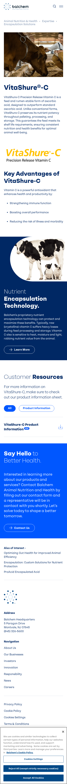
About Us (10, 647)
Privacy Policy (13, 704)
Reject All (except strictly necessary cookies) (33, 768)
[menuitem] (33, 648)
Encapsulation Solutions (19, 24)
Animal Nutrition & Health (20, 21)
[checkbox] (36, 408)
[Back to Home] (10, 597)
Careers (9, 687)
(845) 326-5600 (14, 631)
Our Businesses (13, 654)
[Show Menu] (61, 6)
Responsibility (13, 674)
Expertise (48, 21)
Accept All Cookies (33, 778)
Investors (10, 661)
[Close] (63, 731)
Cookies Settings (33, 759)
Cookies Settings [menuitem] (14, 717)
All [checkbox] (10, 408)
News (7, 680)
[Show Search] (55, 6)
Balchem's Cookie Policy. (20, 752)
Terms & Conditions (16, 723)
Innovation (11, 667)
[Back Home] (16, 6)
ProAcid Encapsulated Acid (22, 571)
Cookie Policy (12, 710)
